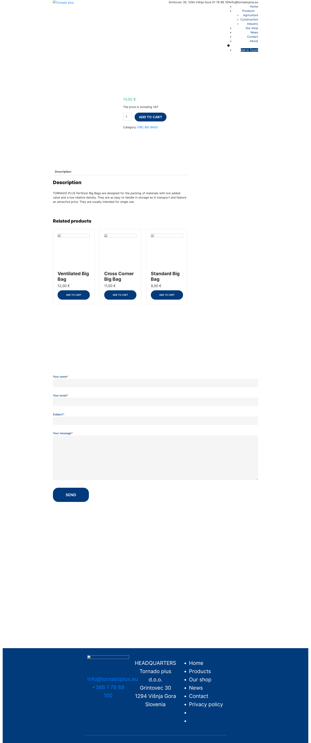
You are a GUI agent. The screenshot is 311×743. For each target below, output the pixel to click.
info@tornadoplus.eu (112, 679)
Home (254, 6)
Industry (252, 24)
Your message (63, 433)
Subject (58, 414)
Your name (60, 376)
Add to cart (150, 117)
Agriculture (250, 15)
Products (248, 11)
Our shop (252, 28)
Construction (249, 19)
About (254, 41)
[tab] (63, 171)
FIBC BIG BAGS (148, 127)
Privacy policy (206, 704)
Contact (252, 36)
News (254, 32)
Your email (60, 395)
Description (63, 171)
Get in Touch (249, 50)
